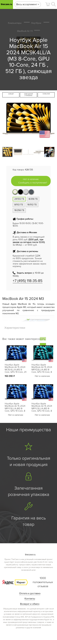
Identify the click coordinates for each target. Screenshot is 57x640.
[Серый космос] (31, 191)
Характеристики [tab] (14, 327)
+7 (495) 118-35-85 (27, 280)
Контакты (30, 598)
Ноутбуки (36, 23)
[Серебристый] (25, 191)
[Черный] (20, 191)
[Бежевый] (15, 191)
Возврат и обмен (29, 604)
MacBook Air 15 (25, 31)
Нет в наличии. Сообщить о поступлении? (32, 181)
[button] (47, 4)
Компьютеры (15, 23)
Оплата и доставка (29, 593)
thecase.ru (6, 4)
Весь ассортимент (27, 4)
